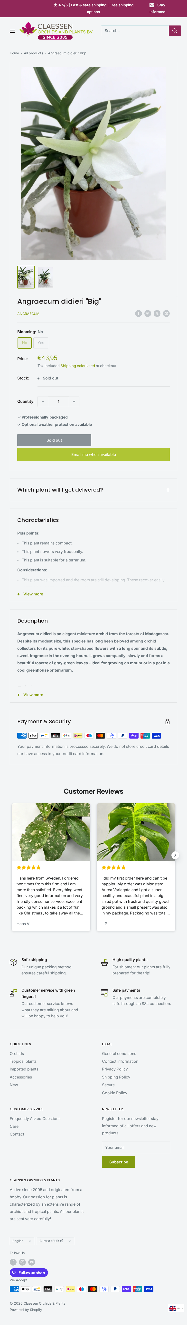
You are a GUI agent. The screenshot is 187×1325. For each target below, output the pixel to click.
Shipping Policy (116, 1077)
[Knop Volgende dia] (175, 855)
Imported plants (24, 1069)
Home (14, 53)
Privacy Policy (115, 1069)
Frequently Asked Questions (35, 1118)
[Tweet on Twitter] (157, 313)
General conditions (119, 1053)
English (17, 1241)
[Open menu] (12, 31)
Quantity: (26, 401)
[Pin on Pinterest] (147, 313)
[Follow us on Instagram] (22, 1262)
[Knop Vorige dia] (12, 855)
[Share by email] (166, 313)
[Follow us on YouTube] (31, 1262)
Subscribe (118, 1162)
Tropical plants (23, 1061)
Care (14, 1126)
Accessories (21, 1077)
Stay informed (157, 8)
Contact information (120, 1061)
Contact (17, 1134)
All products (33, 53)
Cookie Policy (114, 1092)
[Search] (175, 30)
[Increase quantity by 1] (74, 401)
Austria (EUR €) (51, 1241)
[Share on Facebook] (138, 313)
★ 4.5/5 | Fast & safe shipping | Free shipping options (93, 8)
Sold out (54, 440)
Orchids (17, 1053)
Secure (108, 1084)
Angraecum (28, 314)
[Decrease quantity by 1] (43, 401)
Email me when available (93, 454)
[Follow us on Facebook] (13, 1262)
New (14, 1084)
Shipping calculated (78, 365)
